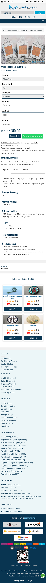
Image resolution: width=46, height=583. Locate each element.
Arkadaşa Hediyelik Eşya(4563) (13, 457)
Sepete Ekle (15, 136)
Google (20, 566)
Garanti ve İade (7, 370)
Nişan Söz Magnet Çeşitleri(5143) (14, 466)
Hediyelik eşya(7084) (9, 437)
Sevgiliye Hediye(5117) (10, 451)
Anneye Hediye (7, 415)
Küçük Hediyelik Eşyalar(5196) (13, 454)
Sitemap (13, 566)
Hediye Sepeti (6, 403)
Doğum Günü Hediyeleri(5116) (13, 468)
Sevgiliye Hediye (8, 406)
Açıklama (6, 170)
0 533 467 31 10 (35, 2)
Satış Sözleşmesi (8, 381)
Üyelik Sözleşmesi (8, 378)
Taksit (15, 170)
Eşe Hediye (5, 412)
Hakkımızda (5, 358)
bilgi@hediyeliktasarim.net (19, 493)
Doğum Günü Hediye (9, 417)
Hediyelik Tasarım (31, 566)
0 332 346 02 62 (11, 488)
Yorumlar (25, 170)
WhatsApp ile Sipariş (33, 136)
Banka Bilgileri (7, 364)
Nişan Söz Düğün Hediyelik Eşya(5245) (17, 463)
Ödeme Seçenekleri (9, 367)
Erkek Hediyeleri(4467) (10, 474)
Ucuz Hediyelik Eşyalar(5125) (13, 460)
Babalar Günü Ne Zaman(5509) (13, 445)
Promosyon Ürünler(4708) (11, 471)
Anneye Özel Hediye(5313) (12, 448)
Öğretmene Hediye (8, 420)
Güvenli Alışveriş (7, 387)
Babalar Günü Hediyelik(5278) (13, 443)
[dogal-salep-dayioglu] (23, 61)
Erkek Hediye (6, 409)
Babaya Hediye (7, 423)
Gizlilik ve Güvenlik (8, 384)
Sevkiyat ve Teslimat (9, 361)
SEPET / (30, 17)
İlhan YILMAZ (34, 576)
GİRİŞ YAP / (14, 17)
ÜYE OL (20, 17)
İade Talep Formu (8, 392)
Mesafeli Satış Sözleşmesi (11, 390)
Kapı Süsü (5, 426)
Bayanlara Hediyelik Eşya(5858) (14, 440)
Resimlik (19, 30)
